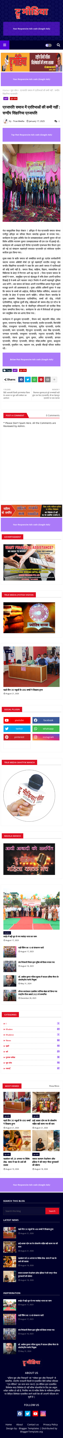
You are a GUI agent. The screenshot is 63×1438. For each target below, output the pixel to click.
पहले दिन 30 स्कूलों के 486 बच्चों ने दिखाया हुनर (23, 690)
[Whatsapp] (34, 379)
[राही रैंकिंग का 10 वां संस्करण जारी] (9, 951)
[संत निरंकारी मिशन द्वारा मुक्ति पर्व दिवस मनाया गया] (9, 966)
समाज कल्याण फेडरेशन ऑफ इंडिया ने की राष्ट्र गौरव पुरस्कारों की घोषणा (45, 1161)
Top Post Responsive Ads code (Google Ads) (31, 134)
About (19, 1424)
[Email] (48, 379)
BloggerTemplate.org (31, 1431)
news (33, 1040)
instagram (48, 737)
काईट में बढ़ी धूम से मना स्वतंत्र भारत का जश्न (20, 936)
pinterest (19, 737)
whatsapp (48, 728)
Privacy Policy (50, 1424)
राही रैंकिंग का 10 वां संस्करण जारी (31, 947)
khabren (32, 1034)
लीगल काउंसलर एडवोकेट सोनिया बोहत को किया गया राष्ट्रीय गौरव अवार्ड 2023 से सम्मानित (37, 993)
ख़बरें (5, 98)
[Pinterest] (41, 379)
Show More (54, 1086)
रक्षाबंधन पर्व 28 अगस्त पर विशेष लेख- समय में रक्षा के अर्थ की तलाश (16, 1161)
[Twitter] (28, 379)
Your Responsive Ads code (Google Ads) (31, 28)
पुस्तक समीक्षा (32, 1057)
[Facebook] (21, 379)
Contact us (33, 1424)
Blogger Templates (29, 1428)
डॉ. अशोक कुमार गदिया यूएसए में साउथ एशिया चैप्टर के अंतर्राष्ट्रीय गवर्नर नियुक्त (38, 978)
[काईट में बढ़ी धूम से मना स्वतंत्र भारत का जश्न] (31, 909)
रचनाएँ (32, 1068)
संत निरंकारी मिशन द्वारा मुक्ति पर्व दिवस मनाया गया (36, 962)
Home (6, 90)
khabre (33, 1029)
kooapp (17, 745)
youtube (19, 720)
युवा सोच (14, 90)
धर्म (33, 1051)
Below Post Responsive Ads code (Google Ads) (31, 359)
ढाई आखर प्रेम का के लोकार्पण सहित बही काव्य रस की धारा (44, 1122)
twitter (19, 728)
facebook (48, 720)
